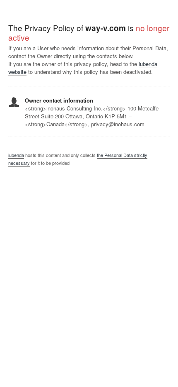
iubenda (16, 155)
